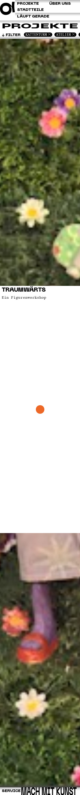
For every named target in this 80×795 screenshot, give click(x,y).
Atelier (63, 34)
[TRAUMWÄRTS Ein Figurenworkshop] (40, 786)
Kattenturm (36, 34)
